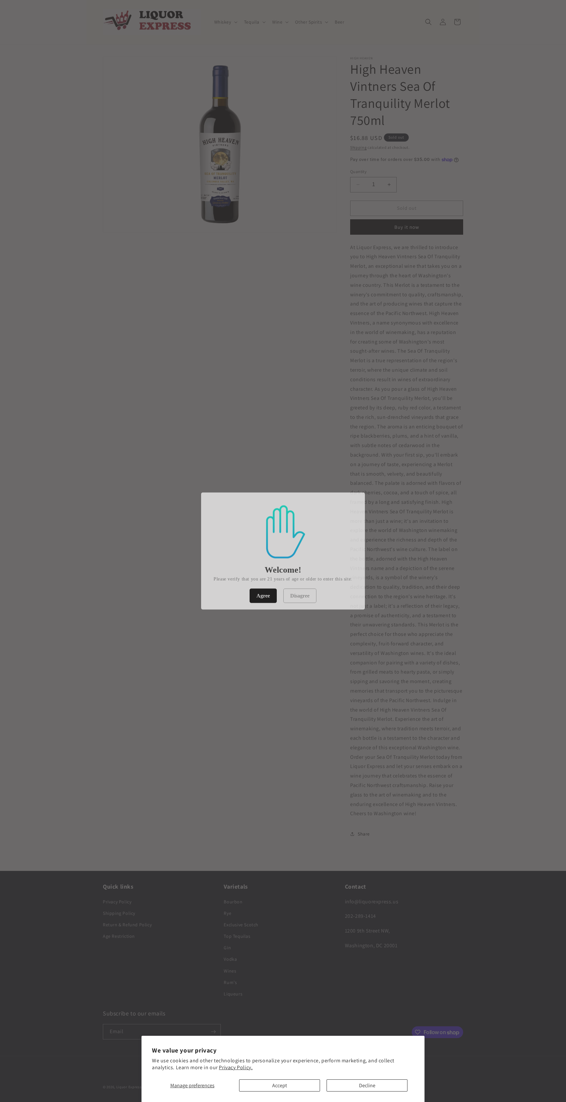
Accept (279, 1085)
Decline (367, 1085)
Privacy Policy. (236, 1067)
